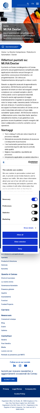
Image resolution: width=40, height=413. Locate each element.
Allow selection (20, 242)
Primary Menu (37, 3)
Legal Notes (17, 389)
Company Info (30, 389)
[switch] (34, 206)
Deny (20, 249)
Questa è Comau (9, 274)
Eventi (3, 327)
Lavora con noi (6, 351)
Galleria (4, 330)
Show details (28, 228)
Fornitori (4, 300)
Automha (4, 269)
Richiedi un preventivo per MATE (13, 355)
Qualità (4, 293)
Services (4, 265)
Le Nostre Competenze (16, 52)
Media (3, 347)
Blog (3, 323)
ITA (32, 4)
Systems (4, 257)
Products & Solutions (9, 261)
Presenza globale (7, 289)
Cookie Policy (19, 394)
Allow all (20, 235)
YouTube (25, 365)
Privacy (6, 389)
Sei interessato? (11, 47)
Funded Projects (7, 304)
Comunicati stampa (8, 319)
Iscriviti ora (9, 379)
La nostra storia (7, 282)
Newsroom (6, 315)
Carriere (5, 310)
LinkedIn (14, 365)
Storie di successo (8, 278)
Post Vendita (6, 343)
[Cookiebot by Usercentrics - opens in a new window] (28, 162)
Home (3, 52)
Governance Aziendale (9, 285)
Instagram (20, 365)
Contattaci (6, 336)
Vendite (4, 340)
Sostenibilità (6, 297)
